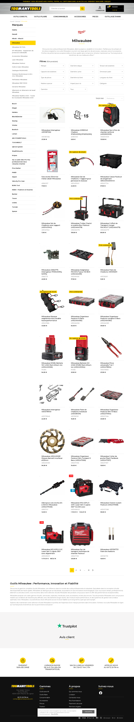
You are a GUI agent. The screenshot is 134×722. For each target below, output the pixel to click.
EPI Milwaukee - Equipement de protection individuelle (22, 51)
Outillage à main (113, 17)
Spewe (14, 211)
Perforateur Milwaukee (19, 79)
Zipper (14, 177)
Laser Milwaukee (17, 60)
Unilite (14, 203)
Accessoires (80, 17)
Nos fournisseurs (75, 701)
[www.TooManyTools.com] (25, 8)
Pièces (42, 703)
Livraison (72, 695)
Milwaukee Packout (18, 63)
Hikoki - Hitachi (17, 38)
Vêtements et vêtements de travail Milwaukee (23, 91)
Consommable (45, 697)
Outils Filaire (40, 17)
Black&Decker (17, 116)
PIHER (14, 172)
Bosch (14, 104)
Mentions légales (75, 706)
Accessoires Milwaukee (20, 56)
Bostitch (15, 129)
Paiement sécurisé (75, 703)
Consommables (60, 17)
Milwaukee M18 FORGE (19, 83)
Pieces (95, 17)
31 (88, 570)
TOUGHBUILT (17, 142)
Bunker (14, 194)
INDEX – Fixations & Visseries (22, 190)
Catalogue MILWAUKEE (20, 70)
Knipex (14, 155)
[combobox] (52, 66)
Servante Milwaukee (19, 86)
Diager (14, 108)
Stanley (14, 121)
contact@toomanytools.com (23, 699)
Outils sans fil (20, 17)
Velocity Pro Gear (18, 181)
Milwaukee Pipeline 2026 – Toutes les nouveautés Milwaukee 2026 (23, 96)
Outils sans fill (44, 691)
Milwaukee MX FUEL (18, 47)
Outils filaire (44, 695)
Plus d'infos (54, 714)
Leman (14, 134)
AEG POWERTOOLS (19, 138)
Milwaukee (16, 43)
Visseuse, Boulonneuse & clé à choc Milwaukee (22, 75)
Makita (14, 30)
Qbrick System (17, 147)
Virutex (14, 125)
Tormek (15, 207)
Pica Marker (16, 168)
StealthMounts (17, 151)
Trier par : (100, 98)
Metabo (15, 112)
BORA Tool (16, 185)
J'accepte (88, 711)
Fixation (42, 706)
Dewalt (14, 34)
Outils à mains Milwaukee (20, 67)
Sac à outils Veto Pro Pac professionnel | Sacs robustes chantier (21, 162)
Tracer (14, 198)
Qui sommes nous (75, 691)
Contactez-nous (74, 697)
